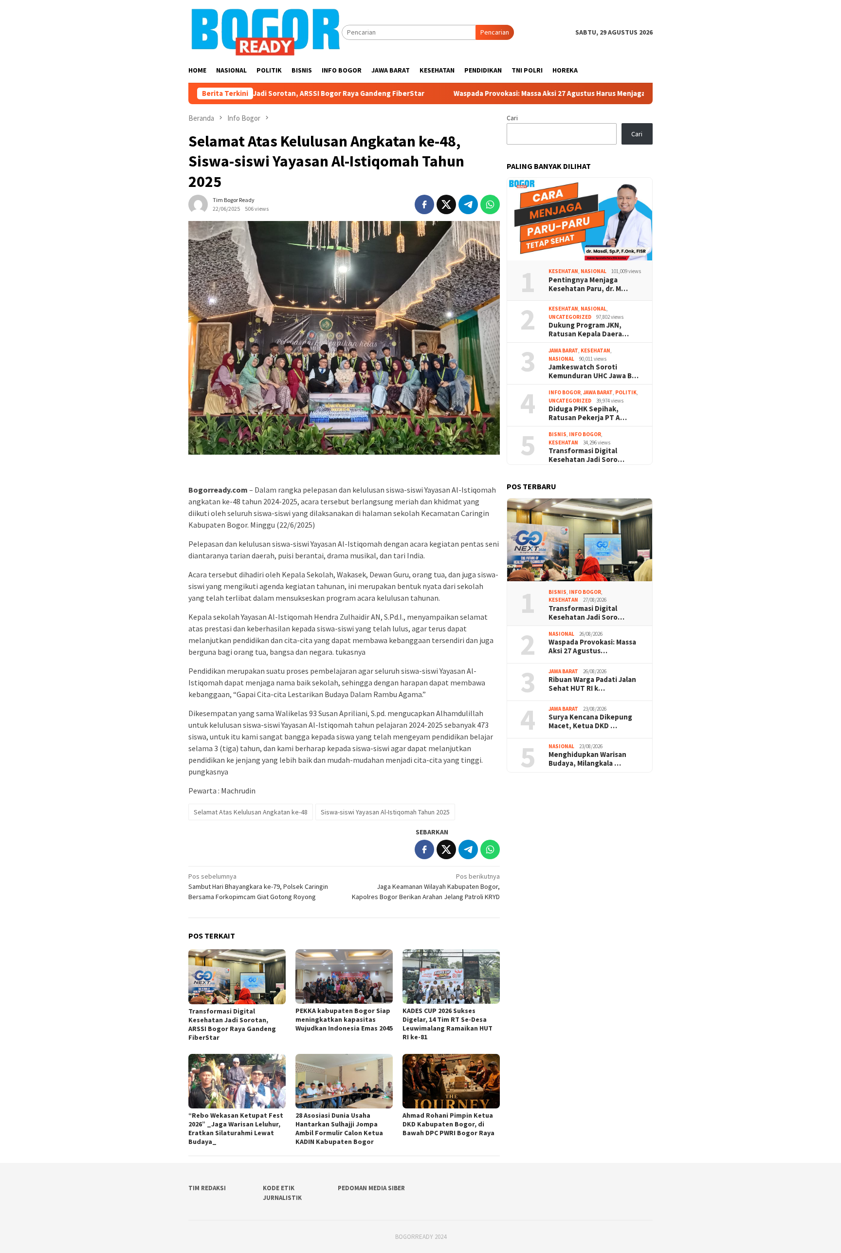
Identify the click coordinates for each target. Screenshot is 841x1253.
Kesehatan (563, 271)
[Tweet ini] (446, 204)
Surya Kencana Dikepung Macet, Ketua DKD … (590, 721)
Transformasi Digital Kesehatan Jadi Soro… (586, 455)
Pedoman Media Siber (371, 1188)
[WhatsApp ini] (490, 204)
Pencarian (494, 32)
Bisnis (557, 434)
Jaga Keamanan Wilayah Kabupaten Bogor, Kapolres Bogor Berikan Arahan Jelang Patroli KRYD (426, 886)
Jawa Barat (563, 350)
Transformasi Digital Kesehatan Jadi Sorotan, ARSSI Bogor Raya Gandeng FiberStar (232, 1024)
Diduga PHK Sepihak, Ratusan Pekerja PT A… (587, 413)
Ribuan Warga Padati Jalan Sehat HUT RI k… (592, 684)
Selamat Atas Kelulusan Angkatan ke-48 (251, 812)
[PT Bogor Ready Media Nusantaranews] (265, 31)
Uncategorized (569, 316)
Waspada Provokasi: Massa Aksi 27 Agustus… (592, 646)
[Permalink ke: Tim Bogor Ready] (198, 203)
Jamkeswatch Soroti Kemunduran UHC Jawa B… (593, 371)
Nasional (593, 271)
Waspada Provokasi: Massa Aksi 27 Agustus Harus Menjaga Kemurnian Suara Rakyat (526, 93)
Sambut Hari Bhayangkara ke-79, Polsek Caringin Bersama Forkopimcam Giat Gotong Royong (258, 886)
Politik (626, 392)
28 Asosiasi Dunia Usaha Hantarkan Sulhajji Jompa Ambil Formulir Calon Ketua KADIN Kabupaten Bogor (339, 1128)
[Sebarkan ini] (424, 204)
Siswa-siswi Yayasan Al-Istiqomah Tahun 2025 (385, 812)
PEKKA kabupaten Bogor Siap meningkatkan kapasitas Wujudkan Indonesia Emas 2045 (344, 1019)
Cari (512, 117)
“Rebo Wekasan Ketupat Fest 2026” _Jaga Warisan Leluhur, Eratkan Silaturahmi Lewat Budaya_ (235, 1128)
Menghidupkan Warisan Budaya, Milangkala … (587, 759)
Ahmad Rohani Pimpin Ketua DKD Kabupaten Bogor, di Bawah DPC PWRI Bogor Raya (449, 1124)
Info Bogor (564, 392)
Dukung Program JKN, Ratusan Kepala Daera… (588, 329)
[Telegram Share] (468, 204)
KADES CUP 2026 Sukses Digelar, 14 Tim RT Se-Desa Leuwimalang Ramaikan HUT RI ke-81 (447, 1023)
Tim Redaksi (207, 1188)
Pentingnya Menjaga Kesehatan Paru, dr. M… (588, 284)
